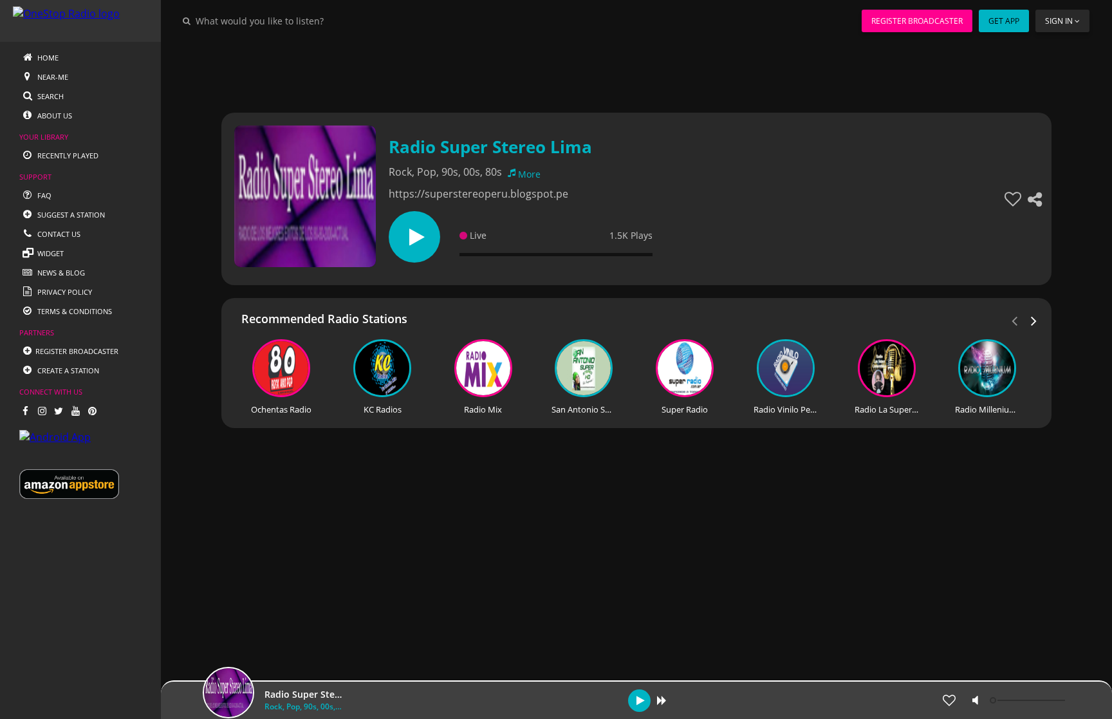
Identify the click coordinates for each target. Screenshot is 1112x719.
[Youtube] (75, 410)
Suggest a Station (70, 214)
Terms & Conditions (73, 311)
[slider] (1029, 700)
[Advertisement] (601, 71)
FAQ (43, 195)
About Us (53, 115)
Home (47, 57)
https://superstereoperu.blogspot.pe (478, 194)
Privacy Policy (63, 292)
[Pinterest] (92, 410)
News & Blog (60, 272)
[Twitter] (58, 410)
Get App (1003, 20)
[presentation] (1034, 320)
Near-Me (51, 77)
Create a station (67, 370)
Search (49, 96)
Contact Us (57, 234)
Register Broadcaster (917, 20)
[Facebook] (25, 410)
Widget (49, 253)
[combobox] (298, 20)
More (529, 174)
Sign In (1059, 20)
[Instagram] (42, 410)
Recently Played (66, 155)
